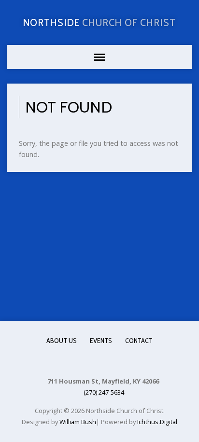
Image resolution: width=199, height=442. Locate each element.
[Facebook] (99, 361)
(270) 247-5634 (104, 392)
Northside (99, 22)
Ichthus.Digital (157, 421)
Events (101, 340)
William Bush (77, 421)
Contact (139, 340)
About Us (61, 340)
